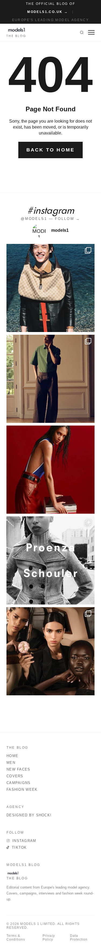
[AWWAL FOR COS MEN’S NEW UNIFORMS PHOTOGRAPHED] (50, 379)
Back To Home (50, 150)
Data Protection (79, 937)
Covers (14, 776)
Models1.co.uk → (47, 12)
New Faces (18, 769)
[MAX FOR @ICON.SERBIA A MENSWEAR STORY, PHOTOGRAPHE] (50, 288)
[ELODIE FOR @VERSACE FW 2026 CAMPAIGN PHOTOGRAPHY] (50, 470)
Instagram (24, 841)
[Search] (82, 32)
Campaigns (18, 783)
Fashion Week (22, 789)
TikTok (19, 847)
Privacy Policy (49, 937)
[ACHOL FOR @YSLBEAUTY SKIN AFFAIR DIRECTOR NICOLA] (50, 651)
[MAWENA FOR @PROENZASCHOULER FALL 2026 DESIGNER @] (50, 560)
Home (12, 756)
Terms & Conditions (15, 937)
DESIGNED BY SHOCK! (28, 815)
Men (10, 763)
